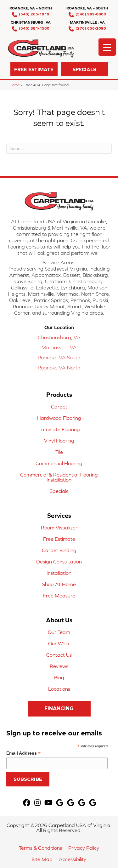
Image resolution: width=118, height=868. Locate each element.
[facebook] (26, 803)
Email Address (23, 753)
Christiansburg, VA (59, 337)
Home (14, 85)
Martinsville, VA (59, 347)
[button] (34, 69)
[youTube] (48, 803)
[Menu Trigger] (107, 47)
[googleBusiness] (59, 803)
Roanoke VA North (59, 367)
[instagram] (37, 803)
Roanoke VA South (59, 357)
